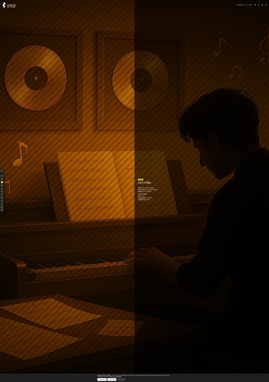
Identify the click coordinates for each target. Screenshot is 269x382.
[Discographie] (2, 185)
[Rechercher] (251, 5)
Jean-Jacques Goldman (148, 188)
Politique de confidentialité (115, 376)
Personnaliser (121, 379)
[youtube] (255, 5)
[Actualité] (2, 176)
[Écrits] (2, 194)
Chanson (140, 179)
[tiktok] (266, 5)
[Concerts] (2, 191)
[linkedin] (262, 5)
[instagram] (259, 5)
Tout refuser (112, 379)
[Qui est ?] (2, 210)
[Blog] (2, 197)
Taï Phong (149, 198)
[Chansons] (2, 182)
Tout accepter (102, 379)
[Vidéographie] (2, 188)
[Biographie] (2, 179)
